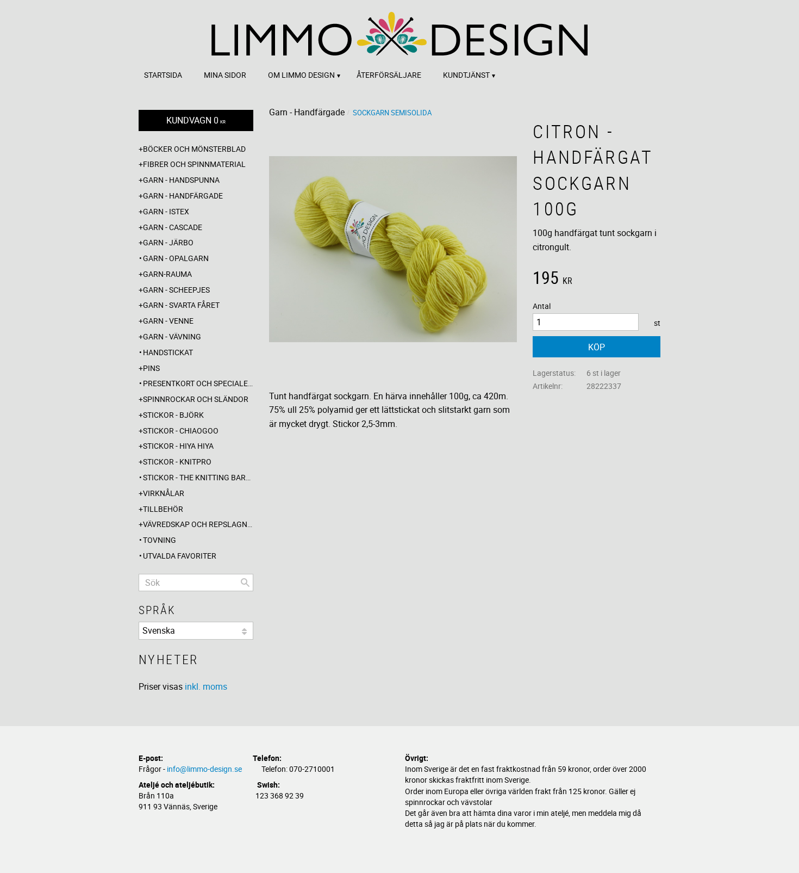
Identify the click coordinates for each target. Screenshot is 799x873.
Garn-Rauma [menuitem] (167, 274)
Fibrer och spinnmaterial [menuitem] (194, 164)
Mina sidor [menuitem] (225, 75)
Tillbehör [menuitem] (163, 509)
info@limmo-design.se (204, 769)
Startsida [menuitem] (163, 75)
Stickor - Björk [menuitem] (173, 415)
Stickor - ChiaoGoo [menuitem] (181, 430)
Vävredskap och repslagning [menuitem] (198, 524)
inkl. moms (206, 686)
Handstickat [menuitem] (168, 352)
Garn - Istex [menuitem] (166, 211)
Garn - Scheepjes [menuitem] (176, 289)
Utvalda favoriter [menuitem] (179, 555)
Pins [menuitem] (151, 368)
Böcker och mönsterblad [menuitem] (194, 149)
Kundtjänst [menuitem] (466, 75)
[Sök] (245, 582)
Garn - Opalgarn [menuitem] (176, 258)
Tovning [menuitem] (159, 540)
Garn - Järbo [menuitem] (168, 242)
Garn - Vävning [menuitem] (172, 336)
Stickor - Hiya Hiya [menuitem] (178, 446)
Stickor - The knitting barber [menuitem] (198, 477)
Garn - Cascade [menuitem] (172, 227)
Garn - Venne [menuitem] (168, 320)
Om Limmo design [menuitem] (301, 75)
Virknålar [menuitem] (163, 493)
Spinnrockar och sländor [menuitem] (195, 399)
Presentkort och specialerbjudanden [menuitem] (198, 383)
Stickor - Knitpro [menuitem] (177, 461)
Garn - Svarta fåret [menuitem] (181, 305)
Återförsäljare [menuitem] (389, 75)
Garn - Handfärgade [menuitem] (183, 195)
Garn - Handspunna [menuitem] (181, 180)
